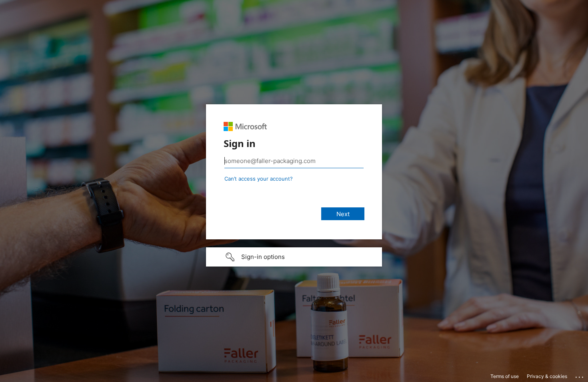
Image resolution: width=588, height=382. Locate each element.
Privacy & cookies (547, 376)
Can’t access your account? (258, 178)
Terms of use (504, 376)
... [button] (580, 375)
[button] (294, 257)
